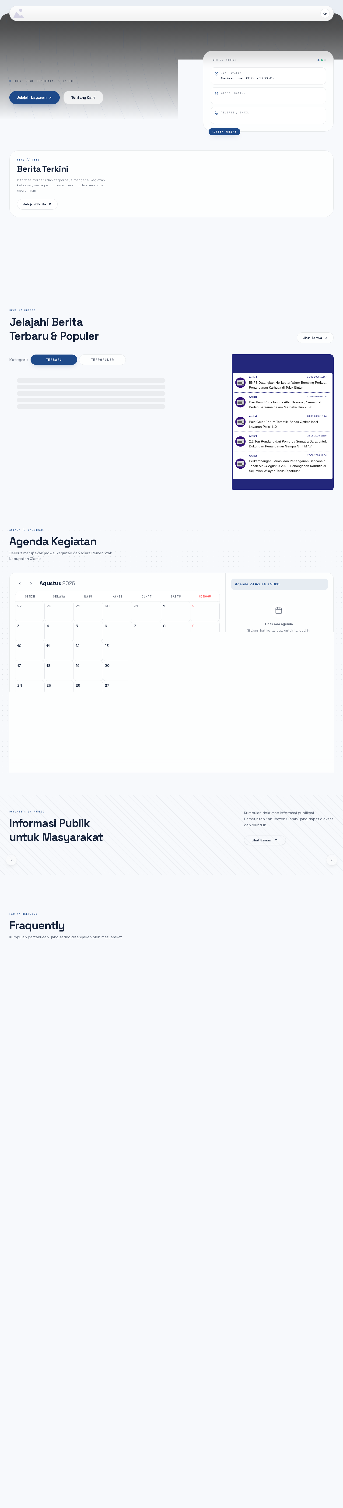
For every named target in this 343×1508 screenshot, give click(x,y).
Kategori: (18, 359)
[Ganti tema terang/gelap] (325, 13)
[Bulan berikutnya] (31, 583)
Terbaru (54, 360)
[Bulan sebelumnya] (19, 583)
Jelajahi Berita (34, 204)
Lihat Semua (312, 338)
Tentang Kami (83, 97)
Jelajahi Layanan (32, 97)
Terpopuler (102, 360)
